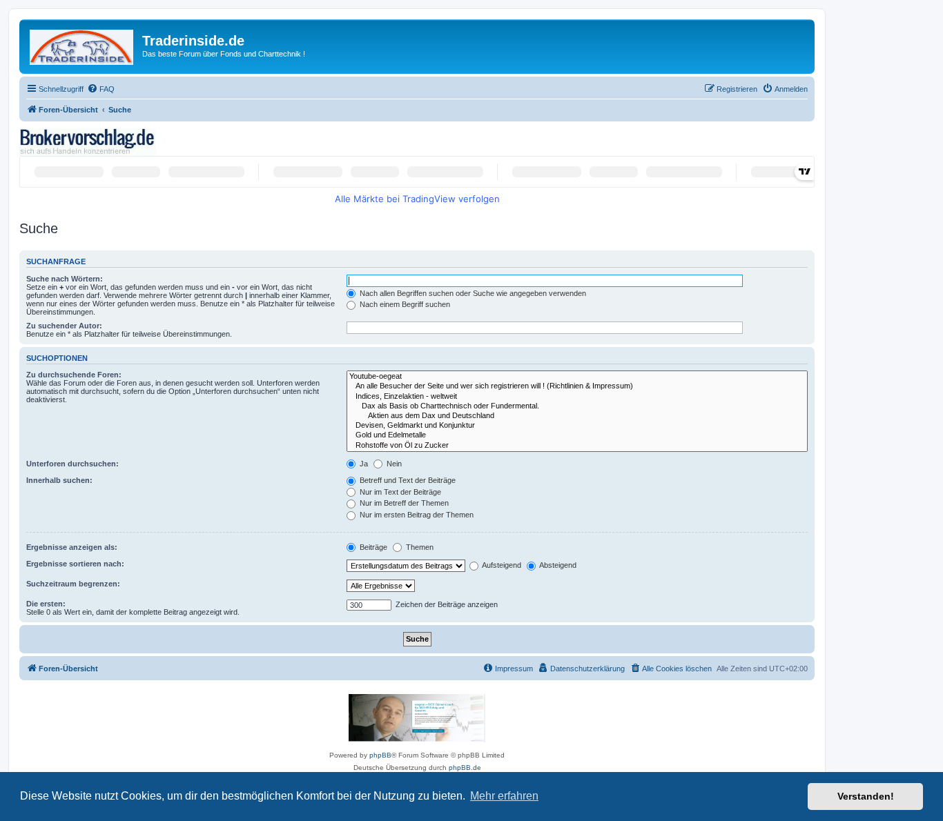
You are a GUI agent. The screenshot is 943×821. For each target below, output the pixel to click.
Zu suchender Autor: (64, 326)
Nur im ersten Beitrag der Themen (416, 515)
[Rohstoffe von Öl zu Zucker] (577, 446)
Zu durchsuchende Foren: (73, 374)
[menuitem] (101, 89)
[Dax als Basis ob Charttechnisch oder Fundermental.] (577, 406)
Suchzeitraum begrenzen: (73, 584)
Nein (393, 463)
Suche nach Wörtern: (64, 279)
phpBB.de (465, 767)
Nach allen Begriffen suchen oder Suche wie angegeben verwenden (472, 293)
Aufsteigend (500, 565)
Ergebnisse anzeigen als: (71, 547)
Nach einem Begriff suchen (404, 304)
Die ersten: (46, 604)
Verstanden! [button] (865, 796)
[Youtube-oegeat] (577, 377)
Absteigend (557, 565)
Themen (419, 547)
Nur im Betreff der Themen (403, 503)
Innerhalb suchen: (59, 480)
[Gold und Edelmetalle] (577, 435)
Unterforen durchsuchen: (72, 463)
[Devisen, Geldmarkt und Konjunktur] (577, 426)
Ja (363, 463)
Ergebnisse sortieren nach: (75, 564)
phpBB (380, 755)
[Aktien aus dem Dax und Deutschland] (577, 416)
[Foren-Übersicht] (82, 44)
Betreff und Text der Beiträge (407, 480)
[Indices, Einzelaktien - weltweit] (577, 397)
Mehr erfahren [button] (504, 796)
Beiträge (372, 547)
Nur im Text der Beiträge (399, 492)
